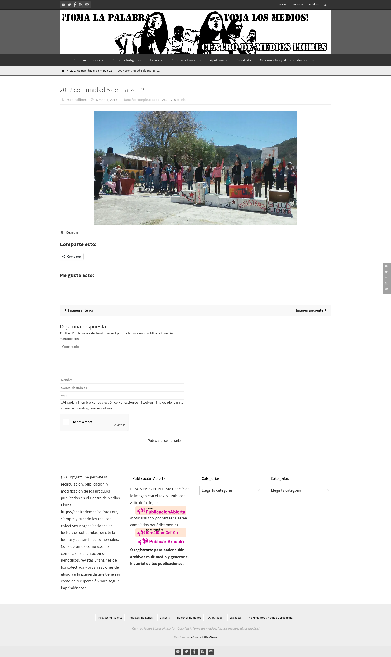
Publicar (314, 4)
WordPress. (210, 637)
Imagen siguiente (309, 310)
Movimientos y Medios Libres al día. (271, 617)
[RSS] (81, 4)
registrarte (143, 549)
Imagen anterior (80, 310)
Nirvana (196, 637)
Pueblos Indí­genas (141, 617)
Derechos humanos (189, 617)
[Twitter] (69, 4)
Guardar (72, 232)
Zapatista (236, 617)
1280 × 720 (168, 99)
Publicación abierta (110, 617)
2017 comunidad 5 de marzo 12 (91, 71)
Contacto (297, 4)
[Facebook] (75, 4)
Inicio (282, 4)
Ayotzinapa (215, 617)
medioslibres (77, 99)
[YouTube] (63, 4)
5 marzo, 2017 (106, 99)
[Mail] (87, 4)
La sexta (165, 617)
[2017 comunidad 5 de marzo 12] (195, 168)
